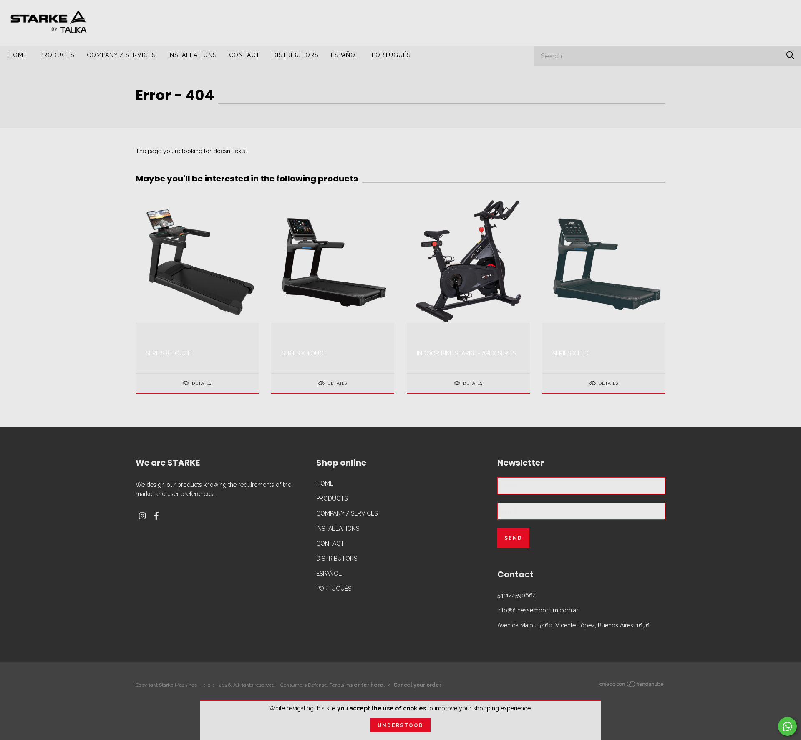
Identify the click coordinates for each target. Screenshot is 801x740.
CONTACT (244, 55)
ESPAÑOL (345, 55)
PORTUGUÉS (391, 55)
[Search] (790, 55)
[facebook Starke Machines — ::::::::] (156, 515)
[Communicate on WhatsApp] (787, 726)
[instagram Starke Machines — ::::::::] (142, 515)
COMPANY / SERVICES (121, 55)
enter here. (369, 685)
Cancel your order (417, 685)
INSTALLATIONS (192, 55)
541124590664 (516, 595)
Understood (400, 725)
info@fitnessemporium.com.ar (537, 610)
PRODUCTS (57, 55)
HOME (17, 55)
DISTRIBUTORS (295, 55)
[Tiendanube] (632, 685)
